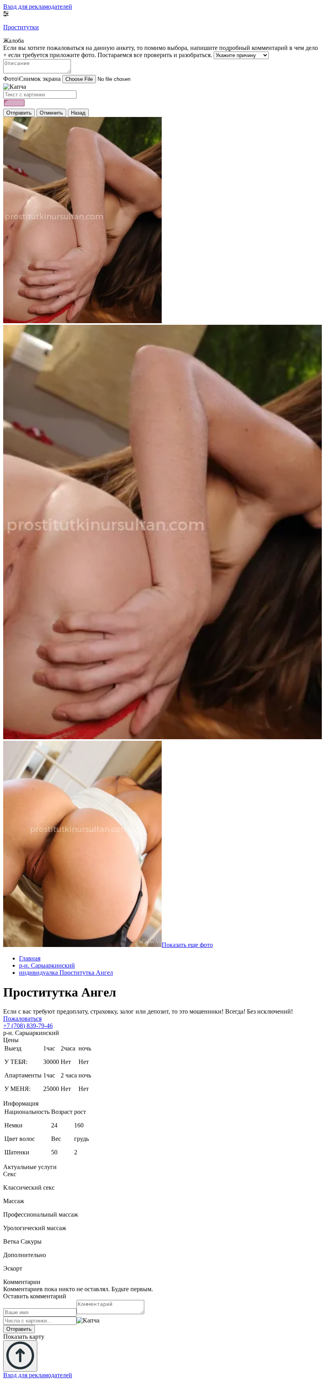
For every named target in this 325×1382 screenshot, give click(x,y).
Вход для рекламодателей (37, 6)
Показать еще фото (187, 944)
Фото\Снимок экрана (32, 78)
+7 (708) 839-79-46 (28, 1025)
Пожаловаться (22, 1018)
